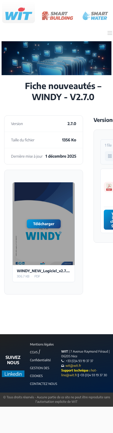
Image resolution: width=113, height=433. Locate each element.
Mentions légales (42, 344)
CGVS (34, 352)
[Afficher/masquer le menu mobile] (110, 33)
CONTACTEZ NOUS (43, 384)
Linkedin (13, 374)
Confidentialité (40, 360)
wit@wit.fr (73, 366)
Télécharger (43, 223)
